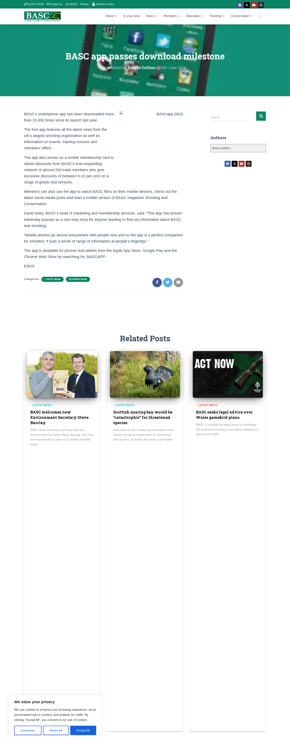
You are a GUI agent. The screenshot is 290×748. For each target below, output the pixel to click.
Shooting (215, 16)
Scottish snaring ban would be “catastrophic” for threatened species (142, 417)
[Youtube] (254, 5)
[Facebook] (240, 5)
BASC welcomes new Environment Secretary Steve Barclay (59, 417)
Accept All (83, 730)
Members (170, 16)
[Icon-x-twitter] (247, 5)
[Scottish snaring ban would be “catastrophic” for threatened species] (145, 374)
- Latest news (52, 279)
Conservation (240, 16)
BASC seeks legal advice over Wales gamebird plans (224, 414)
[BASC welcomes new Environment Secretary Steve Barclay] (62, 374)
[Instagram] (261, 5)
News (150, 16)
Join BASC (71, 4)
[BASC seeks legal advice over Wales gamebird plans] (228, 374)
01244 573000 (35, 4)
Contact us (56, 4)
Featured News (78, 279)
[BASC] (42, 16)
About (110, 16)
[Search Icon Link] (260, 16)
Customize (28, 730)
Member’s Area (105, 4)
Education (193, 16)
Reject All (56, 730)
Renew (84, 4)
